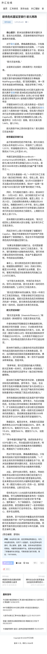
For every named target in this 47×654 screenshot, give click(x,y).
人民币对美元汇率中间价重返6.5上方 (17, 615)
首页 (5, 8)
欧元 (13, 44)
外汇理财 (35, 8)
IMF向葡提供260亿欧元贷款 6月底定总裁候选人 (21, 608)
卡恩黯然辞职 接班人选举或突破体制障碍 (18, 629)
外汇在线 (30, 638)
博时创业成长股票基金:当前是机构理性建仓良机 (35, 582)
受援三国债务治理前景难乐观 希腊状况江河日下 (21, 621)
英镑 (13, 92)
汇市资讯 (14, 8)
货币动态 (24, 8)
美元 (42, 107)
